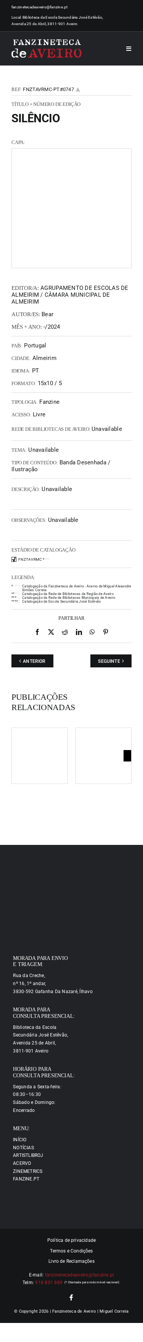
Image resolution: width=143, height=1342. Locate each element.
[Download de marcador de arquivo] (78, 90)
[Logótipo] (46, 48)
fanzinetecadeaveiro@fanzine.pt (39, 7)
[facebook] (71, 1297)
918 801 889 (49, 1282)
